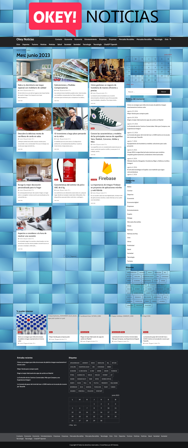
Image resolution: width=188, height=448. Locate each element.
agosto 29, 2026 (28, 343)
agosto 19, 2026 (91, 341)
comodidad (165, 276)
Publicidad (130, 245)
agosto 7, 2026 (153, 343)
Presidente (138, 297)
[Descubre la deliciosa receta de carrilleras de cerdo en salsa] (33, 119)
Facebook (137, 284)
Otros (20, 79)
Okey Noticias (25, 39)
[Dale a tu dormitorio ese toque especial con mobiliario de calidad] (33, 70)
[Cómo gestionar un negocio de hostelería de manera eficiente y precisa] (106, 70)
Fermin (21, 90)
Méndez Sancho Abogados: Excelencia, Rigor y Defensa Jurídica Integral (148, 162)
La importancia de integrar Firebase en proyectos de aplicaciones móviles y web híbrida (106, 187)
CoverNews (104, 445)
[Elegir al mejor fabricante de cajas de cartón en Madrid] (94, 324)
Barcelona (158, 272)
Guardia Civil (154, 284)
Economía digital (132, 202)
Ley (144, 289)
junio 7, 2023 (64, 190)
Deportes (25, 44)
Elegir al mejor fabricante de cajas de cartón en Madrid (145, 120)
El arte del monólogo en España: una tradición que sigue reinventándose (145, 171)
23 (155, 76)
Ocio (166, 39)
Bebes (129, 187)
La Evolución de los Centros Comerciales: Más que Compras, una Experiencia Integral (148, 127)
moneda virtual (138, 293)
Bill (165, 272)
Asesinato (142, 272)
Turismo (35, 44)
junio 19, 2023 (28, 139)
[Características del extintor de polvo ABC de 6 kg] (70, 170)
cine (157, 276)
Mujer (155, 293)
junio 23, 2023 (64, 90)
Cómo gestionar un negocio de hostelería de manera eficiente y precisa (104, 88)
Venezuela (130, 305)
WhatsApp (148, 305)
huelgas (129, 289)
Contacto (58, 39)
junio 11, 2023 (101, 144)
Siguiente (73, 256)
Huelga (162, 284)
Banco (150, 272)
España (129, 214)
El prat (156, 280)
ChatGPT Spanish (110, 44)
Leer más (20, 100)
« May (128, 84)
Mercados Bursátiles (126, 39)
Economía (68, 39)
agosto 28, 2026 (60, 339)
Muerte (148, 293)
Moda (92, 128)
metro (129, 293)
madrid (149, 289)
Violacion (139, 305)
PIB (166, 293)
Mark (168, 289)
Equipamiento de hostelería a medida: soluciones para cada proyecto (147, 145)
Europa (129, 284)
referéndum (157, 297)
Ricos (165, 297)
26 (129, 80)
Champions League (148, 276)
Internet (137, 289)
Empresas (103, 39)
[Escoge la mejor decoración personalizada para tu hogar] (33, 170)
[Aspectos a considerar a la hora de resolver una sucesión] (33, 218)
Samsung (129, 301)
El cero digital (147, 280)
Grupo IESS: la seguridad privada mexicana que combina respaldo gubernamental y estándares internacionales (145, 153)
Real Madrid (147, 297)
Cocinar (20, 128)
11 (168, 67)
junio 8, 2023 (28, 190)
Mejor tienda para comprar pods (138, 113)
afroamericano (131, 272)
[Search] (170, 39)
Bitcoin (129, 276)
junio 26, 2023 (28, 90)
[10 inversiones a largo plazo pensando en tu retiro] (70, 119)
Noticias (43, 44)
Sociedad (67, 44)
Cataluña (137, 276)
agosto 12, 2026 (122, 341)
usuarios (162, 301)
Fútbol (145, 284)
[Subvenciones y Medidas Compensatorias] (70, 70)
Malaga (129, 218)
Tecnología (158, 39)
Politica (129, 297)
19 (129, 76)
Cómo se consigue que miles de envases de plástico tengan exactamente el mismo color (146, 106)
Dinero (129, 280)
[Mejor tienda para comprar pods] (63, 324)
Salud (59, 44)
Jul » (132, 84)
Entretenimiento (91, 39)
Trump (147, 301)
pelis (161, 293)
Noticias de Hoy (132, 234)
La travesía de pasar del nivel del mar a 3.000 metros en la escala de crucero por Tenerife (148, 136)
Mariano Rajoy (159, 289)
